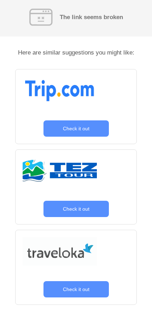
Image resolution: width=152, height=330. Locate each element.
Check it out (76, 128)
